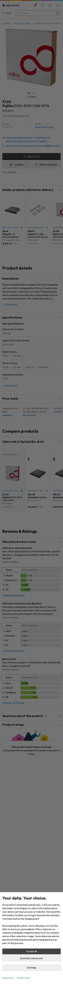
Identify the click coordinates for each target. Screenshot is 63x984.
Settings (31, 967)
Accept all (31, 951)
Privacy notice (23, 978)
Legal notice (8, 978)
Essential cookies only (31, 958)
